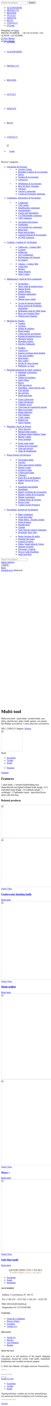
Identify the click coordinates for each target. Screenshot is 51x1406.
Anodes (21, 296)
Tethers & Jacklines (27, 377)
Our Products (13, 1342)
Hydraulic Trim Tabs (27, 532)
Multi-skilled (8, 986)
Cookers (22, 249)
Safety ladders (24, 422)
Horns (21, 483)
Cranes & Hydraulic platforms (31, 194)
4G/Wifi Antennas (26, 237)
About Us (11, 1337)
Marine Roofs (24, 289)
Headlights (23, 489)
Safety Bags (23, 380)
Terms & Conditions (16, 1318)
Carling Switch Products (29, 505)
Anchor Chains (25, 169)
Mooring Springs (25, 339)
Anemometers (24, 210)
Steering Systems (25, 546)
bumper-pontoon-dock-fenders (31, 353)
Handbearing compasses (29, 208)
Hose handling (24, 439)
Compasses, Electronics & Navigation (24, 198)
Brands (10, 1345)
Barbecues (22, 252)
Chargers (22, 475)
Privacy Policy (13, 1321)
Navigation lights (25, 460)
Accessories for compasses (30, 227)
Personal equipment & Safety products (24, 370)
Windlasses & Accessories (29, 183)
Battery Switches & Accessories (32, 492)
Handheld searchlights (28, 487)
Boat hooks (23, 358)
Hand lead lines (25, 395)
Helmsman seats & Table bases (32, 311)
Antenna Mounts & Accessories (32, 235)
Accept (4, 1403)
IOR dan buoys (25, 385)
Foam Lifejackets (26, 399)
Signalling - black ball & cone (31, 388)
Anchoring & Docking (17, 167)
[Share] (5, 1374)
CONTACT (12, 23)
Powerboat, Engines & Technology (22, 509)
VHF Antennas (25, 218)
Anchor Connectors (27, 191)
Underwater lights (26, 472)
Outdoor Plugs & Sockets (29, 499)
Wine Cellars (24, 274)
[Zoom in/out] (11, 1374)
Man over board (25, 409)
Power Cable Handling (28, 552)
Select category (8, 562)
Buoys (21, 174)
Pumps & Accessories (28, 446)
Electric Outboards (26, 344)
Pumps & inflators (26, 328)
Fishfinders (23, 224)
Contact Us (12, 1326)
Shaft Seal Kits (24, 554)
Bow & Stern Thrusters (28, 186)
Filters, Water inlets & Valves (31, 544)
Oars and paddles (26, 355)
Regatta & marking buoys (29, 336)
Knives (10, 570)
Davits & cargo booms (28, 363)
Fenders (21, 348)
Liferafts (22, 375)
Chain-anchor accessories (29, 333)
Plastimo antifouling (27, 294)
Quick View (6, 888)
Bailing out (23, 420)
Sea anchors (23, 393)
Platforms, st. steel (26, 366)
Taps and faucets (25, 448)
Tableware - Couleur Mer (29, 247)
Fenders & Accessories (28, 177)
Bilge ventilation (25, 514)
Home (4, 570)
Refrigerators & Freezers (29, 257)
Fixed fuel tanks (25, 517)
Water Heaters (24, 271)
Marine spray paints (27, 299)
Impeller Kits (24, 525)
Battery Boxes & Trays (28, 480)
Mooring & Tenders (16, 321)
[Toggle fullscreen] (8, 1374)
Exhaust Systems (25, 541)
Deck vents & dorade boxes (30, 286)
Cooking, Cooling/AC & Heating (22, 242)
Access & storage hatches (29, 303)
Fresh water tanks (26, 443)
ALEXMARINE (14, 7)
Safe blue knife (9, 1259)
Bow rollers (23, 361)
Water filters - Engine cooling (31, 519)
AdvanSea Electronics (28, 222)
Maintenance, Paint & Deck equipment (24, 279)
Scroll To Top (7, 1379)
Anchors (22, 189)
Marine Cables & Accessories (31, 494)
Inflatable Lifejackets (27, 372)
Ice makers (23, 260)
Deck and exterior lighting (30, 465)
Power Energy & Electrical (19, 455)
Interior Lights (24, 467)
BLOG (10, 20)
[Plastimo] (11, 750)
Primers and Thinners (27, 316)
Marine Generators (26, 497)
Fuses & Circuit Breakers (29, 478)
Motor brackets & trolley (29, 536)
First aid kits (23, 390)
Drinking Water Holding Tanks (32, 434)
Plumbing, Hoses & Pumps (19, 426)
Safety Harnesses (25, 402)
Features (10, 768)
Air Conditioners (25, 255)
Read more (6, 900)
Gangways (23, 179)
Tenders (21, 323)
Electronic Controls (26, 549)
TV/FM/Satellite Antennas (30, 215)
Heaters (21, 269)
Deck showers (24, 429)
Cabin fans (23, 266)
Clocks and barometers (28, 213)
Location (11, 1324)
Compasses (23, 202)
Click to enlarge (8, 704)
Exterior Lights (25, 470)
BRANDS (11, 13)
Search (32, 3)
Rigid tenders (24, 331)
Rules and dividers (26, 232)
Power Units (23, 502)
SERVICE (11, 18)
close (16, 30)
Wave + (5, 1172)
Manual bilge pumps (27, 431)
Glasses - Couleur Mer (28, 264)
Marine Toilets (24, 437)
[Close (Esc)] (2, 1374)
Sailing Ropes (24, 291)
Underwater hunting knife (16, 894)
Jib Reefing (23, 284)
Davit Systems (24, 522)
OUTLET (11, 15)
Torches (21, 462)
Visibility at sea (25, 404)
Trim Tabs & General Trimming (32, 530)
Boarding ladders (25, 341)
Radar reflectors (25, 412)
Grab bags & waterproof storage (32, 407)
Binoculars (23, 230)
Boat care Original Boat (28, 313)
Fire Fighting (24, 415)
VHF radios (23, 205)
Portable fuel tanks (26, 539)
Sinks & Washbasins (27, 451)
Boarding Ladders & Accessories (33, 172)
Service (10, 1340)
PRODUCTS (13, 10)
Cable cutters (24, 417)
